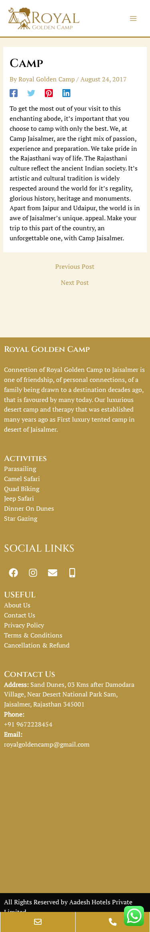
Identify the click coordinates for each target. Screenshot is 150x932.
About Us (17, 605)
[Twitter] (31, 92)
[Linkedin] (66, 92)
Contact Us (19, 615)
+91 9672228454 (28, 724)
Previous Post (74, 267)
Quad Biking (21, 489)
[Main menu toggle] (133, 18)
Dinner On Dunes (29, 508)
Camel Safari (22, 479)
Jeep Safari (19, 498)
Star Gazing (20, 518)
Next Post (75, 283)
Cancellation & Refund (37, 645)
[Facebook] (14, 92)
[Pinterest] (49, 92)
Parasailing (20, 469)
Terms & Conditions (33, 635)
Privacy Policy (24, 625)
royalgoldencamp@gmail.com (47, 744)
